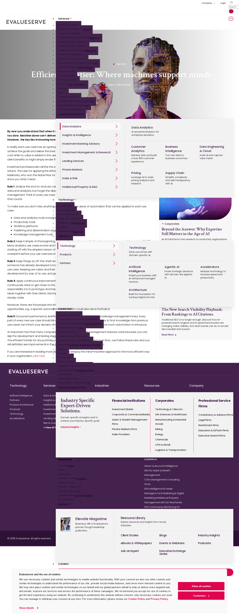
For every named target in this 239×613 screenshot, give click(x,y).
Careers (63, 564)
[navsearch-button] (231, 2)
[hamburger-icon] (231, 19)
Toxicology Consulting (72, 84)
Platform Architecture (71, 223)
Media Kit (63, 504)
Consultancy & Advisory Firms (76, 370)
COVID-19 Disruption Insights (75, 496)
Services (63, 19)
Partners (14, 400)
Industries (64, 309)
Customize (199, 595)
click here (39, 356)
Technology (66, 200)
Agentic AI (64, 236)
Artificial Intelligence (21, 395)
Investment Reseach (71, 114)
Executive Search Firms (72, 387)
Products (15, 409)
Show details (26, 607)
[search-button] (231, 11)
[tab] (90, 126)
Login (223, 3)
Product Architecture (21, 404)
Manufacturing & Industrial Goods (79, 345)
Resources (65, 459)
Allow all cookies (201, 586)
